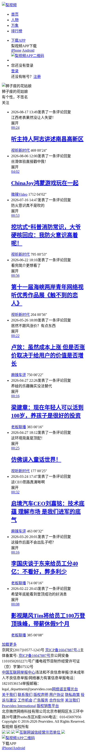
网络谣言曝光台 (65, 689)
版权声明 (40, 695)
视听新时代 (20, 150)
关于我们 (9, 695)
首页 (15, 14)
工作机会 (25, 700)
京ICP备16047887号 (34, 656)
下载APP (18, 40)
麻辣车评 (18, 375)
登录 (15, 71)
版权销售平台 (48, 706)
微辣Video (19, 194)
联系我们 (25, 695)
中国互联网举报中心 (18, 672)
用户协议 (56, 695)
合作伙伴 (56, 700)
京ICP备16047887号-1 (62, 650)
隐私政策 (72, 695)
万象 (15, 25)
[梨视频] (9, 5)
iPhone (16, 50)
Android (28, 50)
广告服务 (40, 700)
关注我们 (72, 700)
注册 (37, 77)
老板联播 (18, 427)
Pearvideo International (19, 706)
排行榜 (16, 31)
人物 (15, 20)
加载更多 (9, 644)
